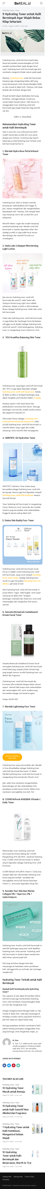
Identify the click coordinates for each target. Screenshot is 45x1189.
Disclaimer (6, 1179)
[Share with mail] (18, 1065)
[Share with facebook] (4, 1065)
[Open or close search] (41, 3)
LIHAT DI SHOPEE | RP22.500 (12, 757)
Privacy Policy (29, 1176)
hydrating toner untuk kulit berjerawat (18, 391)
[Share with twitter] (9, 1065)
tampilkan (27, 116)
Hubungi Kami (18, 1176)
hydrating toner (16, 78)
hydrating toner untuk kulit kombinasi (18, 495)
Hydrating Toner (8, 10)
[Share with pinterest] (13, 1065)
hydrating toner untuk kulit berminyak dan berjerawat (20, 420)
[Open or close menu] (4, 3)
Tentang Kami (7, 1176)
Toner (17, 10)
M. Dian (5, 26)
